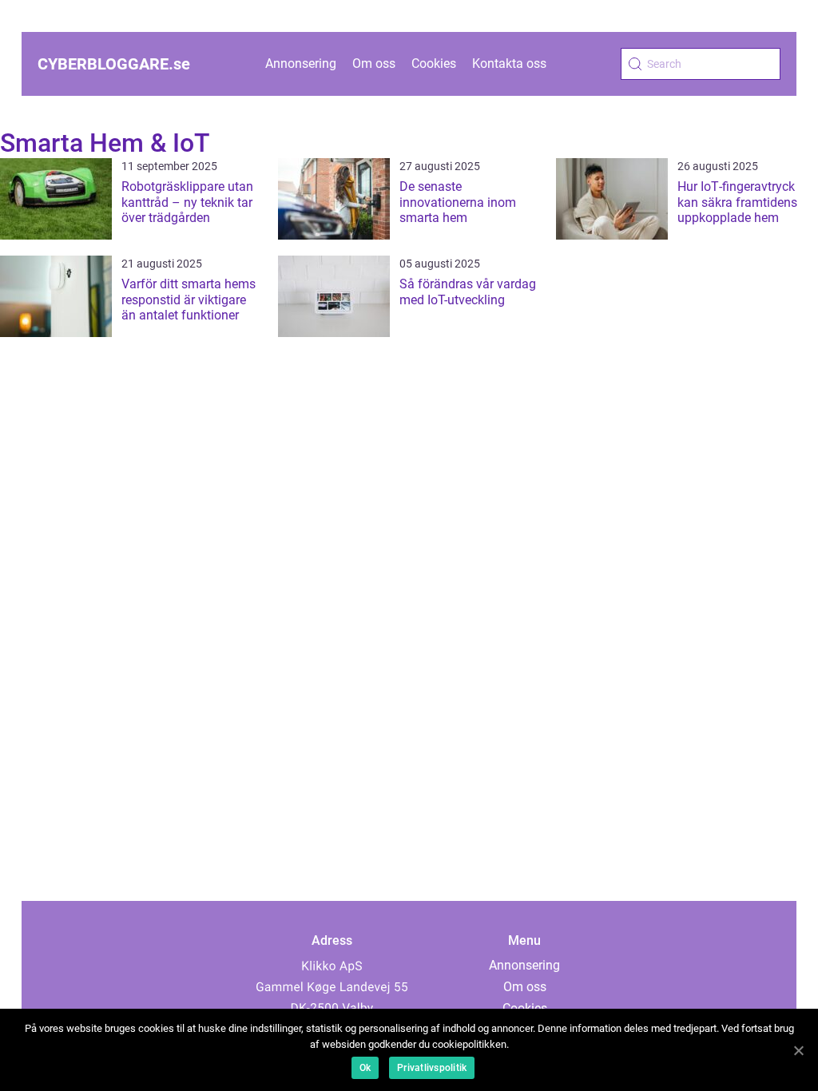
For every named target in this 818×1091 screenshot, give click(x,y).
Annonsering (300, 63)
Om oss (373, 63)
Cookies (433, 63)
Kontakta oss (509, 63)
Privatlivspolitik (432, 1067)
